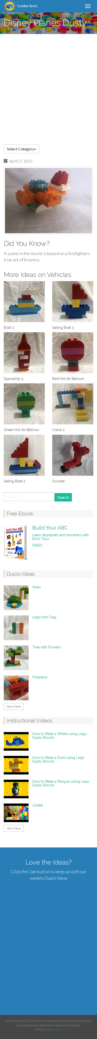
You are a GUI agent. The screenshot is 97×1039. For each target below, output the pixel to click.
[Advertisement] (48, 84)
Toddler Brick (26, 6)
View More (13, 706)
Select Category (20, 148)
